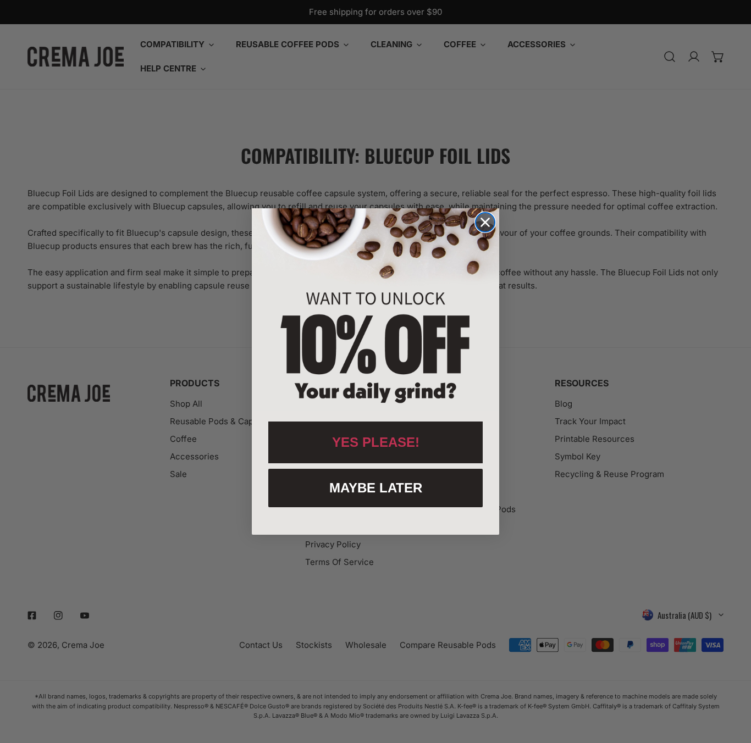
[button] (375, 309)
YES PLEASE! (375, 442)
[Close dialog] (485, 222)
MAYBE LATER (375, 487)
